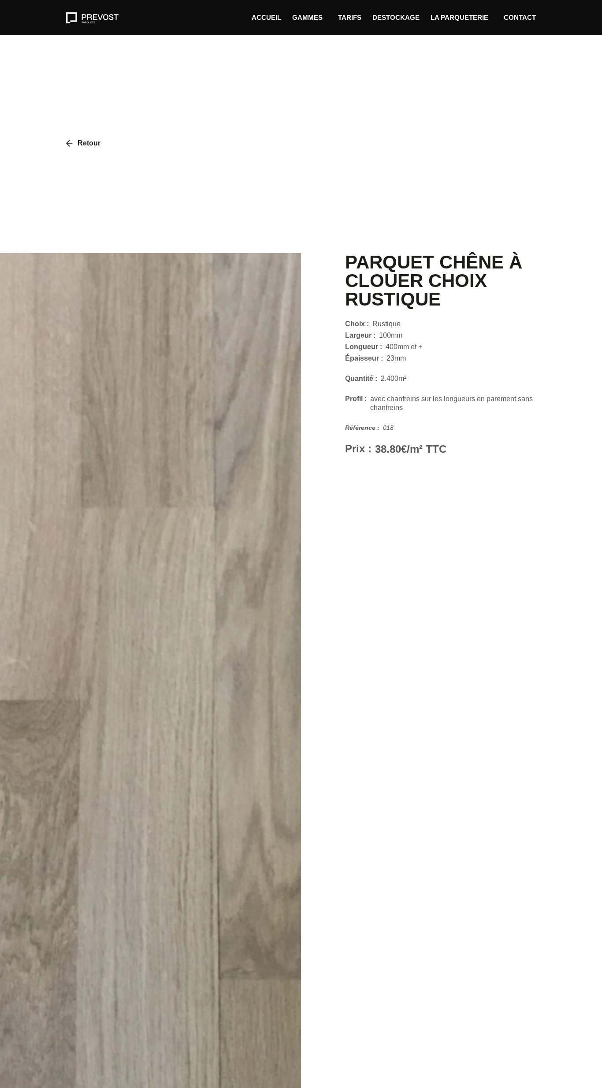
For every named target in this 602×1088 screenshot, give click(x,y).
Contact (520, 17)
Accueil (266, 17)
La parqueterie (459, 17)
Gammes (307, 17)
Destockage (396, 17)
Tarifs (349, 17)
